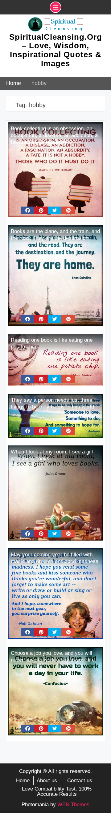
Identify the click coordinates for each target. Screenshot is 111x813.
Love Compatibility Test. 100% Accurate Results (57, 791)
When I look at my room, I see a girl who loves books (52, 455)
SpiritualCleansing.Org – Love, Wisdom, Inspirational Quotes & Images (55, 50)
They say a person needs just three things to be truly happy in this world (52, 403)
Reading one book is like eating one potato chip (51, 343)
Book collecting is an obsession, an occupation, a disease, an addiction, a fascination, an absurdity (54, 135)
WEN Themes (73, 804)
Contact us (79, 780)
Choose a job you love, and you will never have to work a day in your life (53, 656)
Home (23, 780)
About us (47, 780)
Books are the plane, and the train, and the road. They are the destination (55, 234)
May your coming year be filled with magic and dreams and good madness (54, 558)
